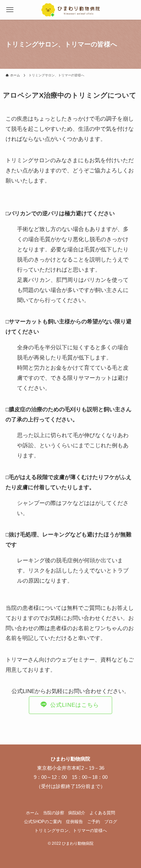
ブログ (110, 821)
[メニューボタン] (10, 10)
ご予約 (93, 821)
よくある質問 (102, 812)
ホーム (32, 812)
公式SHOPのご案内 (43, 821)
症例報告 (74, 821)
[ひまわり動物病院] (70, 10)
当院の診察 (53, 812)
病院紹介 (76, 812)
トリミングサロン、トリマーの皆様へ (70, 830)
